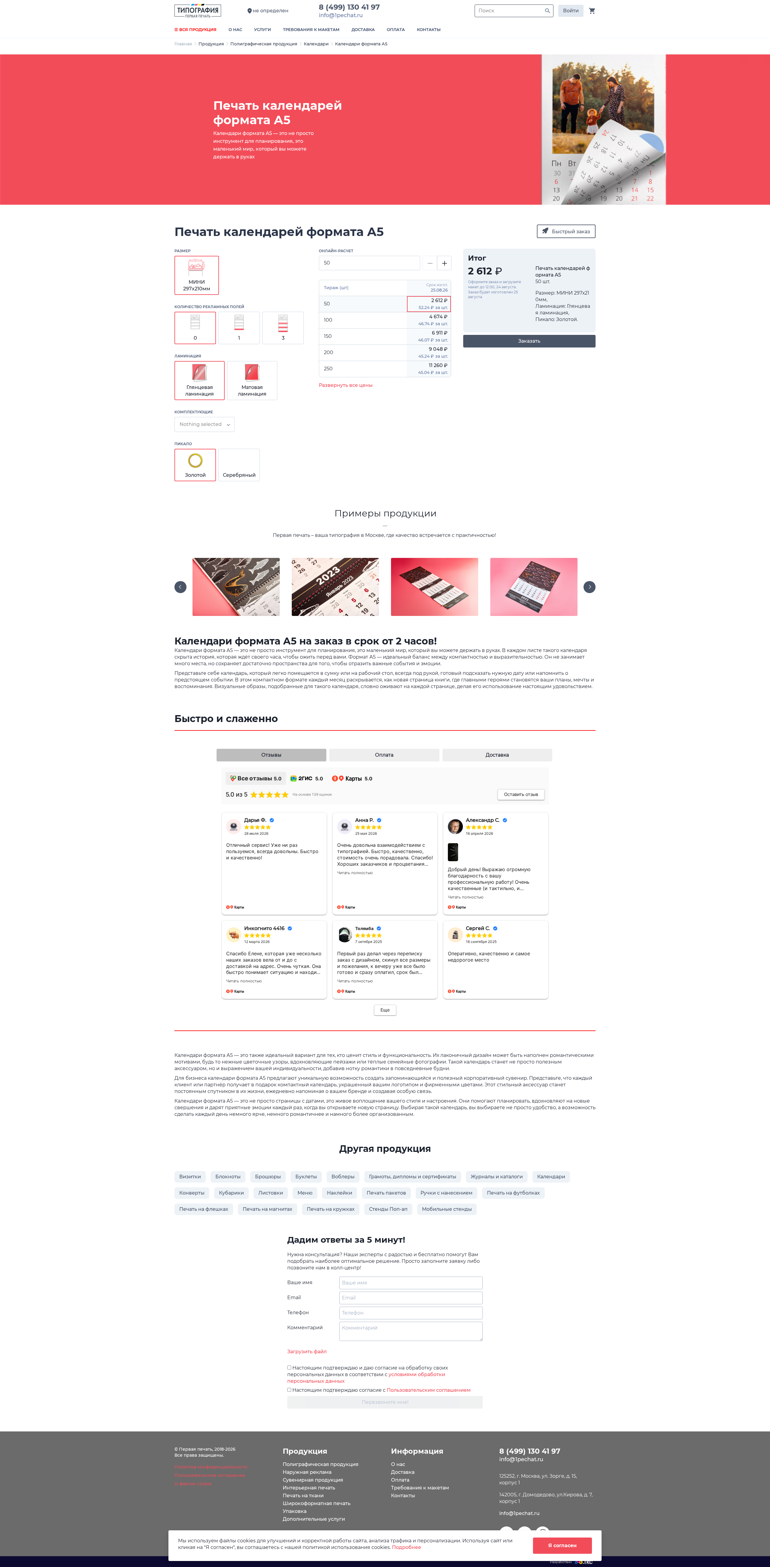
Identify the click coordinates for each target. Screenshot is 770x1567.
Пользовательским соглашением (429, 1390)
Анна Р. (364, 820)
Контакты (403, 1495)
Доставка (402, 1472)
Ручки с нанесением (446, 1193)
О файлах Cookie (193, 1483)
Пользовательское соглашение (209, 1475)
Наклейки (339, 1193)
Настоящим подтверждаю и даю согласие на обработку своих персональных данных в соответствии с (367, 1374)
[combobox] (204, 424)
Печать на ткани (303, 1495)
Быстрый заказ (570, 231)
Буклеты (306, 1177)
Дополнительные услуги (314, 1519)
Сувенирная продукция (313, 1480)
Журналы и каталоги (497, 1177)
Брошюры (268, 1177)
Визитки (190, 1177)
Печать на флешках (203, 1209)
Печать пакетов (386, 1193)
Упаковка (294, 1511)
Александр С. (483, 820)
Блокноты (228, 1177)
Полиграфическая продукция (263, 44)
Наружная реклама (307, 1472)
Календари (316, 44)
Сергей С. (478, 928)
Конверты (192, 1193)
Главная (183, 44)
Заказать (529, 341)
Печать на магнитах (267, 1209)
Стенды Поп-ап (388, 1209)
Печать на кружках (331, 1209)
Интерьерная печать (309, 1488)
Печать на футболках (513, 1193)
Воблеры (343, 1177)
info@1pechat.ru (519, 1513)
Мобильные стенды (447, 1209)
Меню (305, 1193)
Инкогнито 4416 (264, 928)
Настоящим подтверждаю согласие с (381, 1390)
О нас (398, 1464)
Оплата (400, 1480)
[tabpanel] (385, 129)
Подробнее (406, 1547)
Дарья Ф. (255, 820)
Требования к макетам (420, 1488)
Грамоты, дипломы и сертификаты (412, 1177)
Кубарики (231, 1193)
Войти (571, 11)
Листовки (270, 1193)
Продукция (211, 44)
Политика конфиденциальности (210, 1467)
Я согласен (562, 1545)
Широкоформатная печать (316, 1503)
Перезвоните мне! (385, 1402)
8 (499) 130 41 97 (351, 7)
